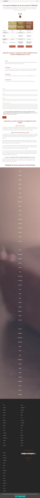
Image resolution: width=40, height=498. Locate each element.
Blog (28, 460)
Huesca (20, 267)
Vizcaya (20, 385)
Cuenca (20, 236)
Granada (20, 241)
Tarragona (20, 359)
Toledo (20, 372)
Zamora (20, 390)
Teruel (20, 368)
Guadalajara (20, 254)
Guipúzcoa (20, 258)
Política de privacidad (21, 496)
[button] (37, 1)
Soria (20, 355)
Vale (16, 496)
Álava (20, 171)
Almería (20, 184)
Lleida (20, 293)
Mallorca (20, 311)
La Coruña (20, 276)
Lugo (20, 298)
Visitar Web (12, 46)
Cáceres (20, 210)
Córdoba (20, 232)
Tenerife (20, 363)
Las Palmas (20, 280)
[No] (38, 495)
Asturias (20, 188)
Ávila (20, 192)
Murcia (20, 315)
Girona (20, 249)
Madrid (20, 302)
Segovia (20, 346)
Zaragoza (20, 394)
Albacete (20, 175)
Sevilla (20, 350)
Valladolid (20, 381)
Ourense (20, 320)
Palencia (20, 328)
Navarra (22, 445)
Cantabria (20, 219)
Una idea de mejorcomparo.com (28, 450)
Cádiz (20, 214)
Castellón (20, 223)
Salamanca (20, 341)
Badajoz (20, 197)
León (20, 289)
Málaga (20, 306)
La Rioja (20, 284)
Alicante (20, 179)
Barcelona (20, 201)
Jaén (20, 271)
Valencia (20, 377)
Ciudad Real (20, 227)
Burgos (20, 206)
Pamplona (20, 333)
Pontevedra (20, 337)
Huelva (20, 263)
